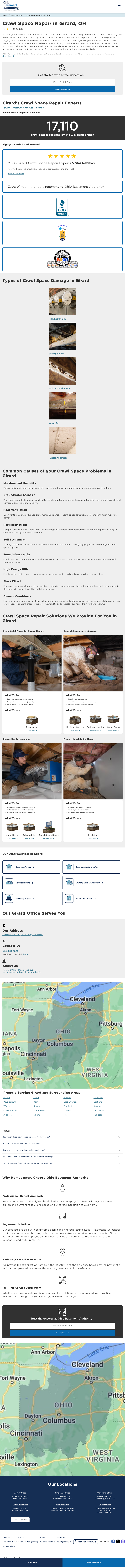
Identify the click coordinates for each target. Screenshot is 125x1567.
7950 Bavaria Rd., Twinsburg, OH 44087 (22, 934)
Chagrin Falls (10, 1110)
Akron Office (20, 1493)
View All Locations (20, 1520)
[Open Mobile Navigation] (119, 6)
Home (4, 15)
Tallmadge (99, 1110)
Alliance (7, 1115)
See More (7, 56)
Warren (7, 1106)
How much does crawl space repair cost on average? (26, 1137)
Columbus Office (20, 1505)
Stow (36, 1097)
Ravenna (37, 1106)
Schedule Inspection (63, 89)
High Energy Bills (57, 319)
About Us (6, 1537)
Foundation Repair (9, 1542)
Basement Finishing (47, 1542)
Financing (43, 1537)
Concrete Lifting (8, 1546)
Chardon (67, 1110)
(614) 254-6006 (10, 951)
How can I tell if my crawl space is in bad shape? (23, 1150)
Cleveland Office (104, 1493)
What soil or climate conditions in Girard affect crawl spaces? (29, 1157)
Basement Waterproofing (28, 1542)
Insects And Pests (58, 458)
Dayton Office (62, 1505)
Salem (36, 1115)
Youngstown (9, 1102)
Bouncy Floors (56, 354)
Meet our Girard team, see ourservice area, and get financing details (21, 971)
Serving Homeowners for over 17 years (22, 108)
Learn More (31, 730)
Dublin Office (105, 1505)
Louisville (98, 1097)
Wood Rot (54, 423)
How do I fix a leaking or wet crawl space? (21, 1143)
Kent (35, 1102)
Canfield (67, 1106)
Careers (21, 1537)
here (25, 954)
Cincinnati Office (62, 1493)
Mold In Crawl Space (59, 388)
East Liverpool (70, 1102)
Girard (6, 1097)
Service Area (61, 1537)
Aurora (97, 1106)
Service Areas (16, 15)
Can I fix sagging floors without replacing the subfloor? (27, 1163)
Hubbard (98, 1115)
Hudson (67, 1097)
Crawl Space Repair (64, 1542)
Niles (65, 1115)
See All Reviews (16, 173)
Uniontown (39, 1110)
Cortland (98, 1102)
